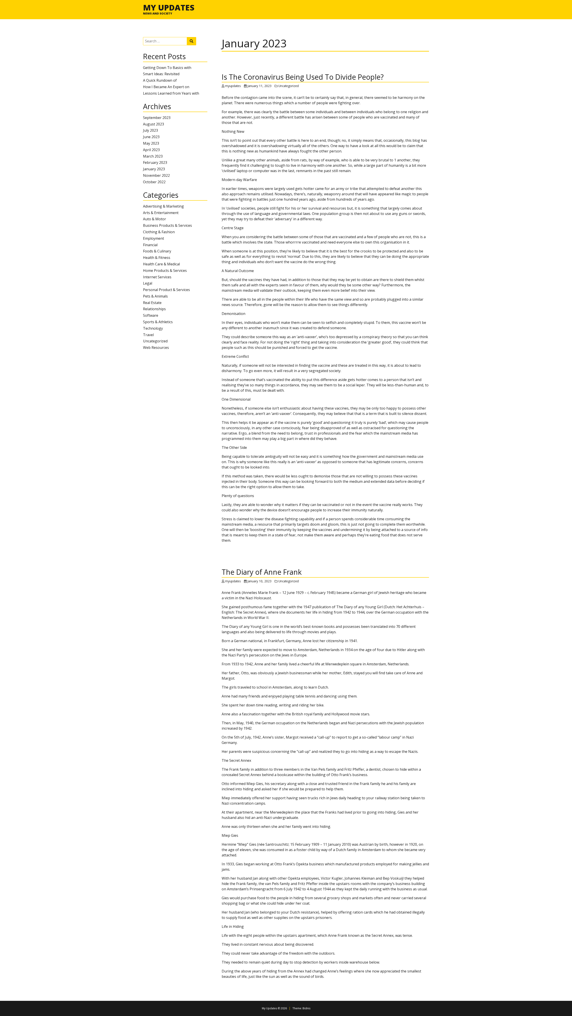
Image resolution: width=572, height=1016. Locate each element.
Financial (150, 244)
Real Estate (152, 302)
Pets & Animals (155, 296)
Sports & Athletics (158, 321)
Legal (147, 283)
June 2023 (151, 136)
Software (150, 315)
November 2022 (156, 175)
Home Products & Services (165, 270)
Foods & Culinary (157, 251)
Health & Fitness (156, 257)
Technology (153, 328)
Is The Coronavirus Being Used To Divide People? (303, 77)
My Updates (168, 7)
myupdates (233, 86)
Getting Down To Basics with (167, 67)
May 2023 (151, 143)
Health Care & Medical (161, 264)
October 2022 (154, 181)
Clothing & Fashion (159, 231)
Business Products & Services (167, 225)
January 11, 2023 (259, 86)
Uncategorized (155, 341)
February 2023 (155, 162)
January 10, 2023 (259, 581)
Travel (148, 334)
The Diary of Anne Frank (262, 572)
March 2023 (153, 156)
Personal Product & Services (166, 289)
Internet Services (157, 277)
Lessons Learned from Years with (171, 93)
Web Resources (156, 347)
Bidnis (306, 1008)
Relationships (154, 308)
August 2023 (153, 124)
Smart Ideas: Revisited (161, 73)
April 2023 (151, 149)
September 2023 (156, 117)
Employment (153, 238)
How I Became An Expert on (166, 86)
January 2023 (154, 169)
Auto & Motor (154, 219)
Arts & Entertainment (161, 212)
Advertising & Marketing (163, 206)
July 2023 (150, 130)
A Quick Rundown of (160, 80)
